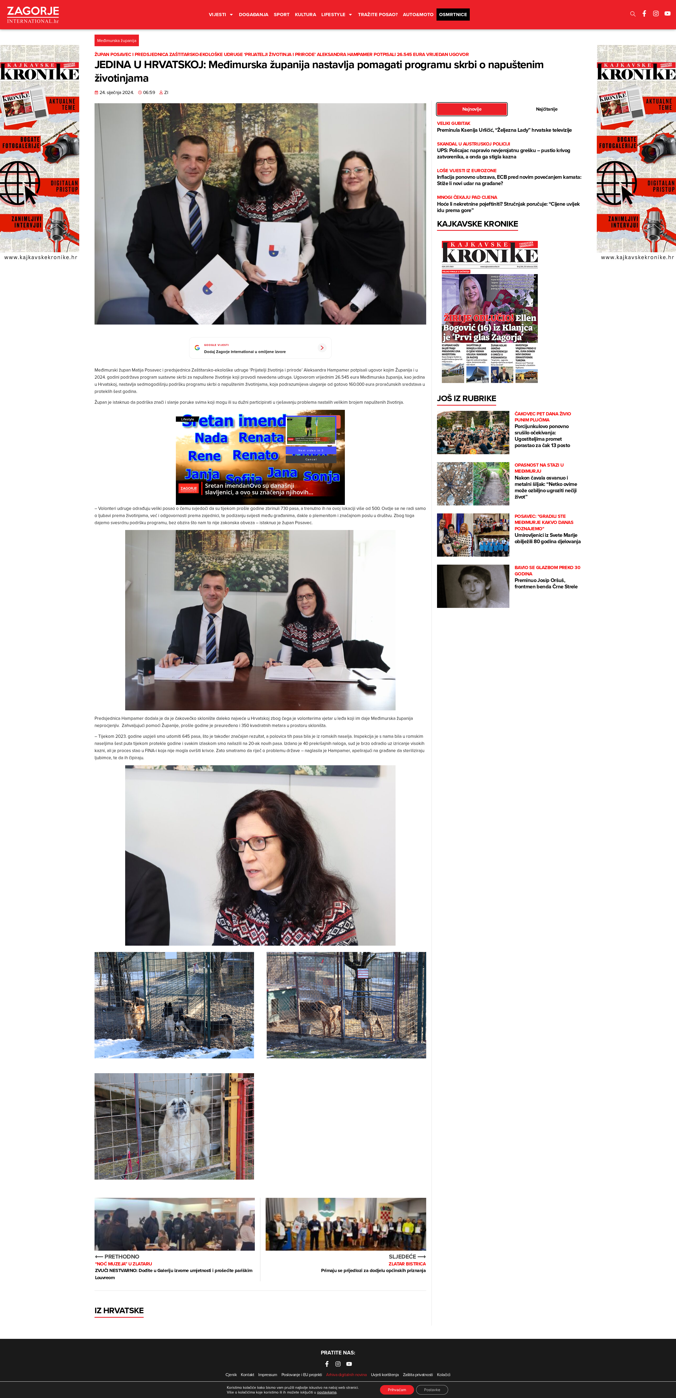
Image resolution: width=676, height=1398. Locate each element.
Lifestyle (333, 14)
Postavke (432, 1389)
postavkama (326, 1392)
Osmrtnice (453, 14)
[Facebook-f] (644, 13)
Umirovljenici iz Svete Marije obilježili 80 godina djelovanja (548, 529)
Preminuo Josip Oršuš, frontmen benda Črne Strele (547, 577)
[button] (633, 14)
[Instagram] (656, 13)
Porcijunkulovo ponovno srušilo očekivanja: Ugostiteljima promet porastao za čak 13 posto (543, 430)
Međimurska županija (116, 40)
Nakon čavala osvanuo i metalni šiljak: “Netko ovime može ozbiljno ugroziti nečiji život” (546, 481)
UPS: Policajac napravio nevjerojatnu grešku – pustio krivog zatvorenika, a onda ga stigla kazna (503, 150)
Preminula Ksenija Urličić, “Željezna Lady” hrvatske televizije (504, 126)
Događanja (254, 14)
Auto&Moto (418, 14)
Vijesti (217, 14)
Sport (282, 14)
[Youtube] (667, 13)
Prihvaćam (397, 1389)
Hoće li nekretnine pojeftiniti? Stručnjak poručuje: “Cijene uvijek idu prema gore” (508, 204)
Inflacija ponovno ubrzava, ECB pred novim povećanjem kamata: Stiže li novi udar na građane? (509, 177)
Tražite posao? (378, 14)
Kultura (305, 14)
